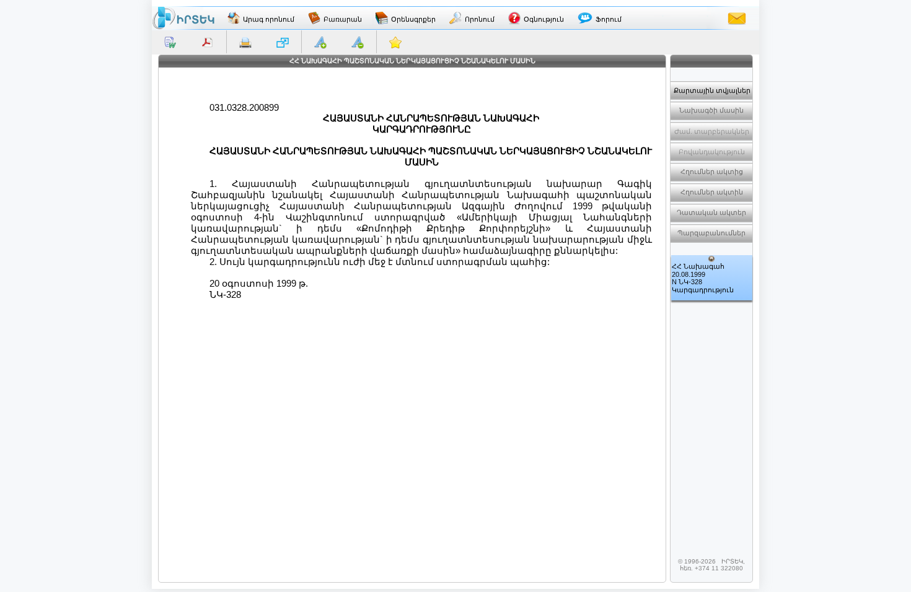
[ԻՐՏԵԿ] (183, 18)
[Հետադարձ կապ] (737, 18)
